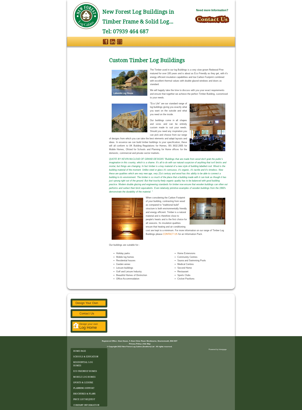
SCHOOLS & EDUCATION (85, 356)
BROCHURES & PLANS (84, 394)
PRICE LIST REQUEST (84, 399)
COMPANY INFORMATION (86, 405)
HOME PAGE (79, 351)
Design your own (88, 326)
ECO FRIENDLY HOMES (85, 371)
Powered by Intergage (218, 349)
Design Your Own (87, 303)
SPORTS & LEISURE (83, 382)
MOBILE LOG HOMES (84, 377)
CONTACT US (170, 234)
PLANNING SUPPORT (83, 388)
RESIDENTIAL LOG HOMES (83, 364)
